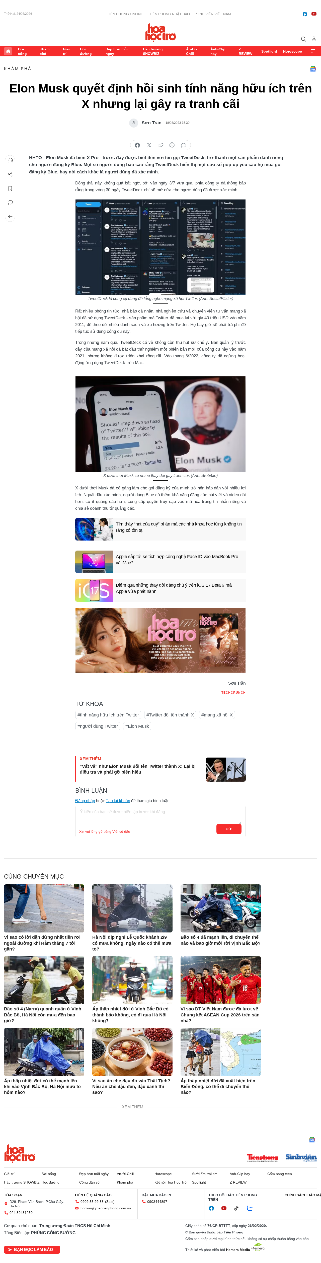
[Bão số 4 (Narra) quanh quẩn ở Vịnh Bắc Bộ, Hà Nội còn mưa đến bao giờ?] (44, 980)
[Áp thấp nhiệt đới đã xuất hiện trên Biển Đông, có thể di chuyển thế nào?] (221, 1052)
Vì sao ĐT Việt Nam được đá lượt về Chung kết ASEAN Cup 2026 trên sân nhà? (220, 1014)
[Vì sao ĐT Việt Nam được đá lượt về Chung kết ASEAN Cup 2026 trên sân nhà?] (221, 980)
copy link (160, 145)
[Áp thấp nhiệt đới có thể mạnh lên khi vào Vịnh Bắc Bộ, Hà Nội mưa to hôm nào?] (44, 1052)
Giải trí (66, 51)
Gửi (229, 829)
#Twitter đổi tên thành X (170, 714)
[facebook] (305, 14)
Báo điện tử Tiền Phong (160, 32)
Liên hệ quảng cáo (93, 1195)
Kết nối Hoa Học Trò (170, 1182)
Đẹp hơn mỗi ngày (117, 51)
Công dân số (89, 1182)
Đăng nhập (85, 801)
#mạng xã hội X (217, 714)
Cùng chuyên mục (34, 876)
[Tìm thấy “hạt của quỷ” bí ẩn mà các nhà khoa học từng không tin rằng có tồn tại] (94, 529)
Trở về (10, 217)
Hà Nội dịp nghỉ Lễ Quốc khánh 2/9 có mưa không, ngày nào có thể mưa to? (131, 943)
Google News (313, 69)
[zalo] (252, 1208)
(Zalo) (110, 1202)
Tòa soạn (13, 1195)
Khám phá (44, 51)
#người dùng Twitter (97, 726)
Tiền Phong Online (125, 14)
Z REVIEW (245, 51)
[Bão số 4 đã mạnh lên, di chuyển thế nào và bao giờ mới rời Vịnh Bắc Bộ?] (221, 908)
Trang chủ (8, 51)
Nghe (10, 160)
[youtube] (314, 14)
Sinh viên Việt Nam (213, 14)
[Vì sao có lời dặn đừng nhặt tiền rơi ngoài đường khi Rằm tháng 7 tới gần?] (44, 908)
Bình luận (10, 202)
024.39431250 (21, 1213)
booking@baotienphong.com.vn (106, 1208)
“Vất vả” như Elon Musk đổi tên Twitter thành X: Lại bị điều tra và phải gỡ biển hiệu (138, 769)
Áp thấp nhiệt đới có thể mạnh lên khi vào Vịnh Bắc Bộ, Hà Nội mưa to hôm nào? (42, 1086)
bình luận (184, 145)
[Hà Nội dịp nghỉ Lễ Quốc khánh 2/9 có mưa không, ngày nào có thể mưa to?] (132, 908)
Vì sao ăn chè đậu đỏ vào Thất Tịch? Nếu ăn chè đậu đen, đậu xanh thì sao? (131, 1086)
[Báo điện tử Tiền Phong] (262, 1158)
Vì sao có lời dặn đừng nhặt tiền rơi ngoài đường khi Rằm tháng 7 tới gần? (42, 943)
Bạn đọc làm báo (33, 1249)
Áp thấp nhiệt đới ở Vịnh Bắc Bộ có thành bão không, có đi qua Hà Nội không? (130, 1014)
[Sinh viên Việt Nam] (301, 1158)
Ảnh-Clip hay (217, 51)
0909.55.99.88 (92, 1202)
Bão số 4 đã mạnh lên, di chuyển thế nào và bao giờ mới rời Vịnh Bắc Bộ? (221, 940)
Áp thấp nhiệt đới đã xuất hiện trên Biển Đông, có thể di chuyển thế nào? (218, 1086)
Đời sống (22, 51)
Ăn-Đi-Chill (191, 51)
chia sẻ (137, 145)
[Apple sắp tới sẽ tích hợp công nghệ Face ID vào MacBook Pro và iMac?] (94, 562)
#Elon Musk (137, 726)
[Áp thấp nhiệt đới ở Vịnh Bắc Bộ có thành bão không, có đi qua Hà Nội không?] (132, 980)
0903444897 (157, 1202)
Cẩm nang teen (279, 1174)
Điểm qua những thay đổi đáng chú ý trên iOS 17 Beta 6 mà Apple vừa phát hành (173, 588)
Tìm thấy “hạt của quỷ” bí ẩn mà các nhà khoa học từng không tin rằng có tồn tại (179, 527)
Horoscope (292, 51)
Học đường (86, 51)
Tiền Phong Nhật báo (169, 14)
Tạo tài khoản (118, 801)
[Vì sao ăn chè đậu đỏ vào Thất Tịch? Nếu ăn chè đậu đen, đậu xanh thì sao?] (132, 1052)
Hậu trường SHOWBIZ (153, 51)
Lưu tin (10, 188)
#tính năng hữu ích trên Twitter (108, 714)
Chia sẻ (10, 174)
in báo (172, 145)
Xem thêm (313, 51)
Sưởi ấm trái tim (204, 1174)
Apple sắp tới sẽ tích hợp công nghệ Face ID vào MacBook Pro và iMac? (177, 559)
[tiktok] (239, 1208)
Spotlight (269, 51)
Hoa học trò (20, 1153)
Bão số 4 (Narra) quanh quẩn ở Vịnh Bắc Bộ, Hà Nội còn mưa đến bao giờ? (42, 1014)
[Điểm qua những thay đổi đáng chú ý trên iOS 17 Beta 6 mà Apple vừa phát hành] (94, 590)
